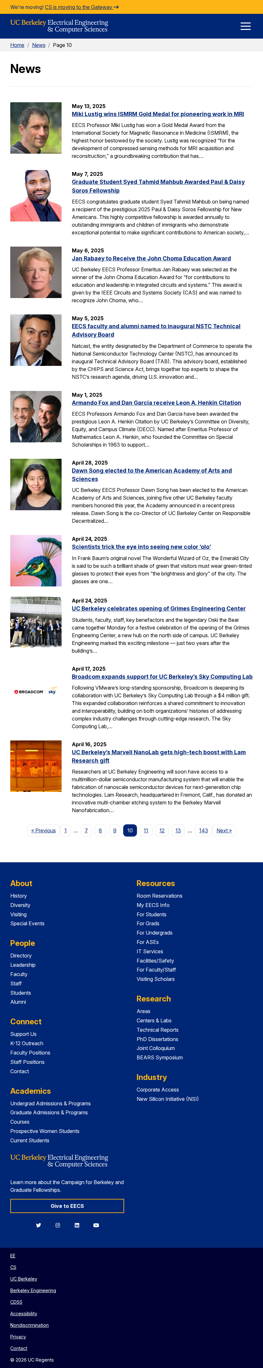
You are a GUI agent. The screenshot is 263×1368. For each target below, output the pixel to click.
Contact (19, 1071)
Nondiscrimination (29, 1325)
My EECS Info (153, 905)
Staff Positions (27, 1062)
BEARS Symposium (160, 1057)
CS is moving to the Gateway (79, 7)
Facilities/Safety (155, 960)
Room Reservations (159, 895)
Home (17, 45)
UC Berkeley (23, 1279)
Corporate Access (158, 1089)
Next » (226, 830)
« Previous (45, 830)
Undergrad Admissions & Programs (50, 1103)
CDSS (16, 1302)
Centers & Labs (154, 1020)
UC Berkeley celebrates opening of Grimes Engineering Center (159, 608)
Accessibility (23, 1313)
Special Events (27, 923)
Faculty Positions (30, 1052)
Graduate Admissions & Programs (49, 1112)
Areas (143, 1011)
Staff (16, 983)
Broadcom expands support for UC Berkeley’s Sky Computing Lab (162, 676)
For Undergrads (155, 932)
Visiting (18, 914)
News (39, 45)
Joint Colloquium (156, 1048)
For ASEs (148, 942)
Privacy (18, 1336)
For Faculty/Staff (156, 969)
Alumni (18, 1002)
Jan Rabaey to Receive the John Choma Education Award (151, 258)
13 (178, 830)
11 (146, 830)
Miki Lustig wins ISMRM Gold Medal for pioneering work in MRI (158, 114)
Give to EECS (67, 1206)
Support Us (23, 1034)
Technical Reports (158, 1030)
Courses (20, 1122)
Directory (21, 955)
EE (12, 1255)
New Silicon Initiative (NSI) (168, 1099)
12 (162, 830)
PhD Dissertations (157, 1039)
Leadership (23, 965)
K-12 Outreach (26, 1043)
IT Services (150, 951)
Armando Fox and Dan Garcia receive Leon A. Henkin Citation (156, 402)
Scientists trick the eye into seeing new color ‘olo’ (141, 546)
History (18, 895)
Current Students (29, 1140)
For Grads (148, 923)
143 (203, 830)
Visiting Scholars (156, 979)
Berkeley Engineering (33, 1290)
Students (20, 993)
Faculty (19, 974)
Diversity (20, 905)
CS (13, 1267)
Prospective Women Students (45, 1131)
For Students (151, 914)
